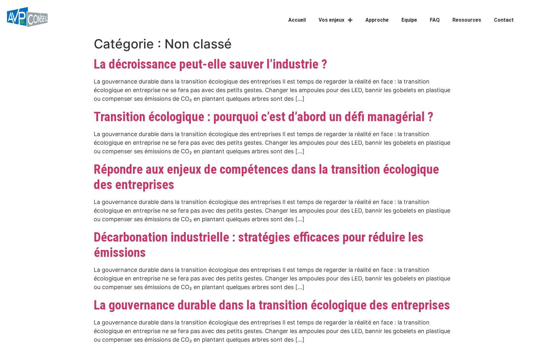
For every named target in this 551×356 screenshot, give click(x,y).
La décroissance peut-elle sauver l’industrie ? (210, 64)
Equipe (409, 20)
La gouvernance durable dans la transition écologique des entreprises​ (272, 305)
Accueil (297, 20)
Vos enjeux (331, 20)
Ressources (466, 20)
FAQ (435, 20)
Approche (377, 20)
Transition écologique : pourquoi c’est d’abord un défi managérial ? (263, 116)
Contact (504, 20)
